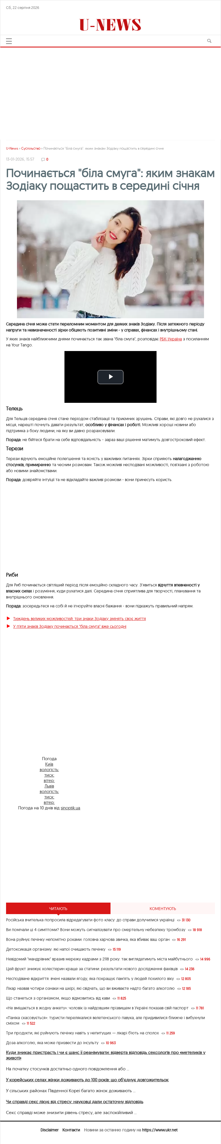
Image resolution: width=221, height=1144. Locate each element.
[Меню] (9, 41)
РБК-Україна (171, 339)
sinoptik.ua (70, 808)
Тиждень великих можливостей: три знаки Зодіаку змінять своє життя (79, 618)
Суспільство (30, 148)
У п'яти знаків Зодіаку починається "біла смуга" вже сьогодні (69, 626)
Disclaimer (49, 1129)
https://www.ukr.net (160, 1129)
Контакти (71, 1129)
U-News (12, 148)
